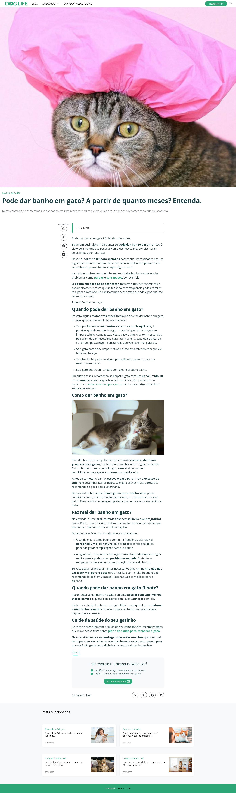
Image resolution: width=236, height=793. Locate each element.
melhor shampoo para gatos (104, 384)
